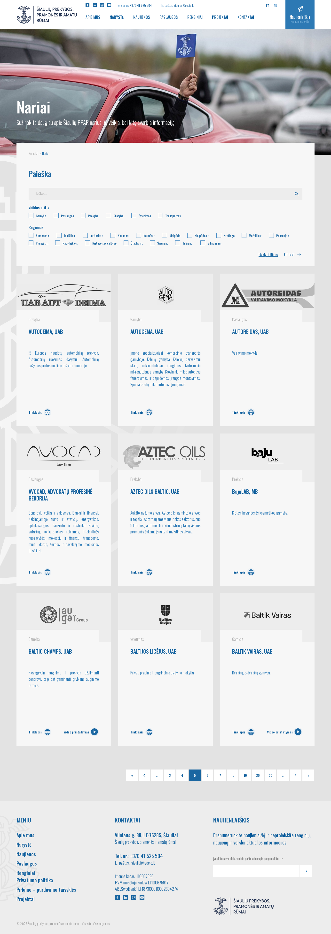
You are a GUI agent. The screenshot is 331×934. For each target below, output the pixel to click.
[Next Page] (295, 775)
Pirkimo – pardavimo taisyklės (46, 889)
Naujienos (141, 17)
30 (270, 775)
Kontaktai (245, 17)
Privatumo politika (34, 880)
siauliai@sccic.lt (184, 5)
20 (258, 775)
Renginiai (195, 17)
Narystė (117, 17)
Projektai (220, 17)
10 (245, 775)
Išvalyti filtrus (268, 254)
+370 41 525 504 (141, 5)
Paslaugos (168, 17)
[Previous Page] (144, 775)
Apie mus (93, 17)
